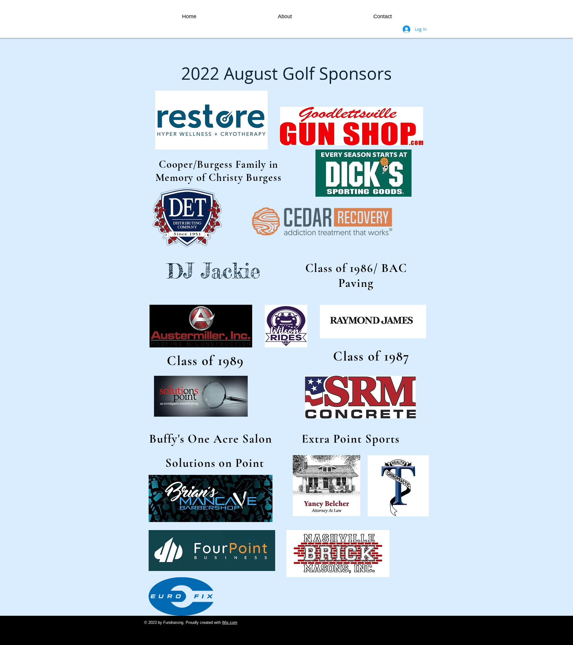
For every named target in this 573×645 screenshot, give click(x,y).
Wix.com (229, 622)
